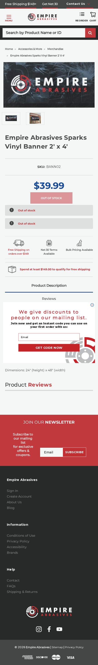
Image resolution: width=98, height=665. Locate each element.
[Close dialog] (92, 304)
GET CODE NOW (49, 347)
